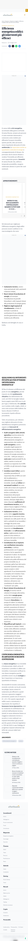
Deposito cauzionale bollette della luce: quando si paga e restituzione (17, 789)
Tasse (4, 852)
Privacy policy (14, 927)
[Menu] (24, 14)
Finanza (5, 846)
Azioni (4, 816)
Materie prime (6, 893)
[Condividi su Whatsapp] (16, 46)
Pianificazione (6, 858)
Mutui (4, 861)
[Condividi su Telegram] (19, 46)
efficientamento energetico (9, 741)
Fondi (4, 825)
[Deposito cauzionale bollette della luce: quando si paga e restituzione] (7, 790)
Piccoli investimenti (8, 822)
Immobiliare (6, 828)
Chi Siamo (20, 927)
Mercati (5, 887)
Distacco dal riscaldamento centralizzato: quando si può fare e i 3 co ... (12, 205)
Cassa (4, 869)
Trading (5, 902)
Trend (4, 882)
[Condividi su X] (13, 46)
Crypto (5, 909)
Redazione (4, 42)
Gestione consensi (13, 930)
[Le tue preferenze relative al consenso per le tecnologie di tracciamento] (25, 938)
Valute (4, 896)
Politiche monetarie (8, 905)
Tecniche (5, 842)
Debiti (4, 849)
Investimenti (7, 813)
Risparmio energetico (14, 21)
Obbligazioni (6, 819)
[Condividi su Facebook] (10, 46)
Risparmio (7, 21)
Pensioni (5, 855)
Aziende (5, 865)
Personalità (6, 920)
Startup (5, 876)
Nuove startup (6, 879)
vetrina (20, 741)
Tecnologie (5, 839)
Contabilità (5, 872)
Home (3, 21)
